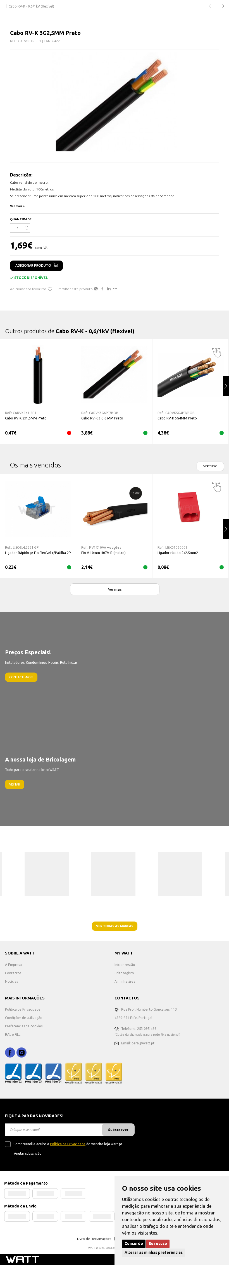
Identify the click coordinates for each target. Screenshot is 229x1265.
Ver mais (114, 589)
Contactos (13, 973)
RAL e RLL (12, 1034)
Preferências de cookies (23, 1026)
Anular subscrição (28, 1153)
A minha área (125, 981)
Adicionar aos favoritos (28, 289)
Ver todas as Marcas (114, 926)
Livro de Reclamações (94, 1238)
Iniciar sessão (125, 964)
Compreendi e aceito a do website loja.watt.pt (67, 1144)
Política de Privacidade (22, 1009)
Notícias (11, 981)
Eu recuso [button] (158, 1243)
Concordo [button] (134, 1243)
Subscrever (118, 1130)
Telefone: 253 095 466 (138, 1028)
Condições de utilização (23, 1018)
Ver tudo (210, 466)
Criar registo (124, 973)
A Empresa (13, 964)
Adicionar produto (33, 265)
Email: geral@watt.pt (137, 1043)
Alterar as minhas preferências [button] (154, 1252)
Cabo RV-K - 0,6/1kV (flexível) (31, 6)
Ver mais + (17, 206)
